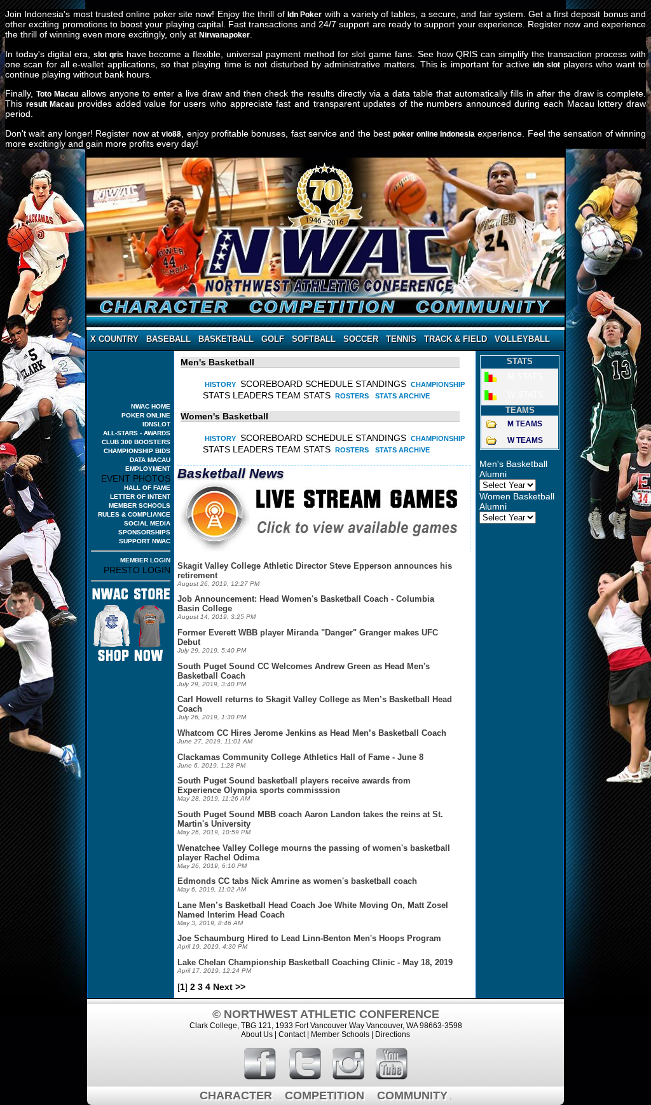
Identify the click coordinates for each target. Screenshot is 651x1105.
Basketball (226, 339)
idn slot (546, 65)
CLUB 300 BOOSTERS (136, 441)
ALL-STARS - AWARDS (136, 433)
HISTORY (220, 384)
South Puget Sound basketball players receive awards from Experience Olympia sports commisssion (294, 785)
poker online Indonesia (434, 134)
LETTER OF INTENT (140, 496)
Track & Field (455, 339)
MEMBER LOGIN (145, 560)
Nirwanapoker (224, 35)
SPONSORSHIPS (144, 532)
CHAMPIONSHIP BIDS (137, 450)
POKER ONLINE (145, 415)
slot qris (108, 54)
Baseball (168, 339)
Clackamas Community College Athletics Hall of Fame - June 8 (300, 757)
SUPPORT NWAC (144, 541)
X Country (114, 339)
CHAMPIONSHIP (438, 384)
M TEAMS (524, 423)
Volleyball (522, 339)
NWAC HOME (150, 406)
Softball (314, 339)
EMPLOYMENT (147, 468)
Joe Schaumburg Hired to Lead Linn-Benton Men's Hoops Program (309, 938)
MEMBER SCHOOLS (139, 505)
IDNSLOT (156, 424)
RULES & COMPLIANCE (134, 514)
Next (223, 987)
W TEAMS (525, 440)
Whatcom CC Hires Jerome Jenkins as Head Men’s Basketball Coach (311, 733)
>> (240, 987)
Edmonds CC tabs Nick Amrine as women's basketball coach (297, 881)
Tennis (401, 339)
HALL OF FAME (147, 487)
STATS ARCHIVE (402, 396)
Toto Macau (57, 94)
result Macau (50, 104)
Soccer (360, 339)
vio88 (171, 134)
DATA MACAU (150, 459)
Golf (272, 339)
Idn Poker (304, 14)
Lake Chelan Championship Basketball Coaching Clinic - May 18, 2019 (315, 962)
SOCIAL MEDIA (147, 523)
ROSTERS (352, 396)
